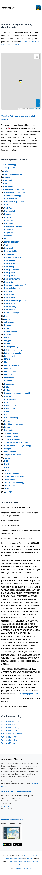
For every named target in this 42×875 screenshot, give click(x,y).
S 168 (6, 412)
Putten (7, 390)
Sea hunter (9, 430)
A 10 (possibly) (9, 165)
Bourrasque (8, 186)
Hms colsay (9, 267)
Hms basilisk (9, 260)
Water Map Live (29, 856)
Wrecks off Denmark (9, 737)
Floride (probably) (11, 242)
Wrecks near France (9, 731)
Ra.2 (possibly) (10, 399)
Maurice (7, 368)
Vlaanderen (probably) (14, 476)
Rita (6, 402)
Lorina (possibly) (11, 347)
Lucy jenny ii (9, 356)
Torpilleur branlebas (12, 455)
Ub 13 (6, 464)
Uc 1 (7, 470)
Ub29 (6, 467)
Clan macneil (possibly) (14, 202)
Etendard (8, 236)
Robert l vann (10, 405)
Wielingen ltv (10, 486)
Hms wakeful (9, 304)
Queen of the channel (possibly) (17, 393)
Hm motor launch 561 (13, 257)
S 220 (6, 415)
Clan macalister (10, 199)
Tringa (7, 458)
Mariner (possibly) (11, 365)
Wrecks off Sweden (9, 740)
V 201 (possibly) (12, 473)
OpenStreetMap (35, 108)
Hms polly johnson (12, 288)
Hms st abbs (9, 297)
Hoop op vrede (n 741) (13, 313)
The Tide (29, 858)
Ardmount (7, 180)
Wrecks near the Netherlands (12, 721)
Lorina (7, 344)
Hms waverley (10, 307)
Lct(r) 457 (8, 341)
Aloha (5, 171)
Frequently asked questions (12, 819)
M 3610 (7, 359)
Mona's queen (10, 372)
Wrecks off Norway (8, 743)
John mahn (9, 322)
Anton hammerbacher (12, 174)
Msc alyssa (9, 378)
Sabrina (7, 421)
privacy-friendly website (24, 868)
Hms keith (8, 282)
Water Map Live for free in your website (16, 791)
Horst (6, 316)
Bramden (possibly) (12, 196)
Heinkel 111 (9, 254)
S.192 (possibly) (11, 418)
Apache (6, 177)
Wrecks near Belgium (9, 724)
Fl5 (5, 239)
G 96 (6, 245)
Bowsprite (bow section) (13, 189)
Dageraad (8, 214)
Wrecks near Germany (10, 728)
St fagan (7, 449)
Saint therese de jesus (13, 424)
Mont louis (8, 375)
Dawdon (7, 217)
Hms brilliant (9, 263)
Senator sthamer (11, 436)
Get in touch (5, 806)
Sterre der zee (10, 452)
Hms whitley (9, 310)
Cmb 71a (8, 208)
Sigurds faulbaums (12, 439)
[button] (19, 82)
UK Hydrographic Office (28, 694)
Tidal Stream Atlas (16, 858)
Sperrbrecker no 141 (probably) (17, 446)
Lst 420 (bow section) (13, 350)
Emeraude (8, 229)
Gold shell (8, 248)
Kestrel (7, 328)
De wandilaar (9, 220)
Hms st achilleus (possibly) (15, 301)
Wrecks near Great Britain (11, 734)
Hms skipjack (10, 294)
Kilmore (7, 334)
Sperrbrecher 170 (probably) (16, 442)
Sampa (7, 427)
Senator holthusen (12, 433)
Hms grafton (9, 273)
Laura (6, 338)
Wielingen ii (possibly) (14, 483)
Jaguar (7, 319)
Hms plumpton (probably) (15, 285)
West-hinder (10, 479)
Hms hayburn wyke (12, 279)
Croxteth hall (9, 211)
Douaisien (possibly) (13, 226)
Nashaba (8, 381)
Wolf (7, 489)
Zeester (8, 492)
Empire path (9, 233)
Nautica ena (9, 384)
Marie (6, 362)
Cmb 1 (7, 205)
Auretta (6, 183)
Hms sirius (8, 291)
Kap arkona (9, 325)
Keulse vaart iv (10, 331)
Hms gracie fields (11, 270)
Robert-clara (9, 409)
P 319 (6, 387)
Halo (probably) (10, 251)
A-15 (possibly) (9, 168)
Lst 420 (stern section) (13, 353)
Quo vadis (8, 396)
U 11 (6, 461)
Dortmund (8, 223)
